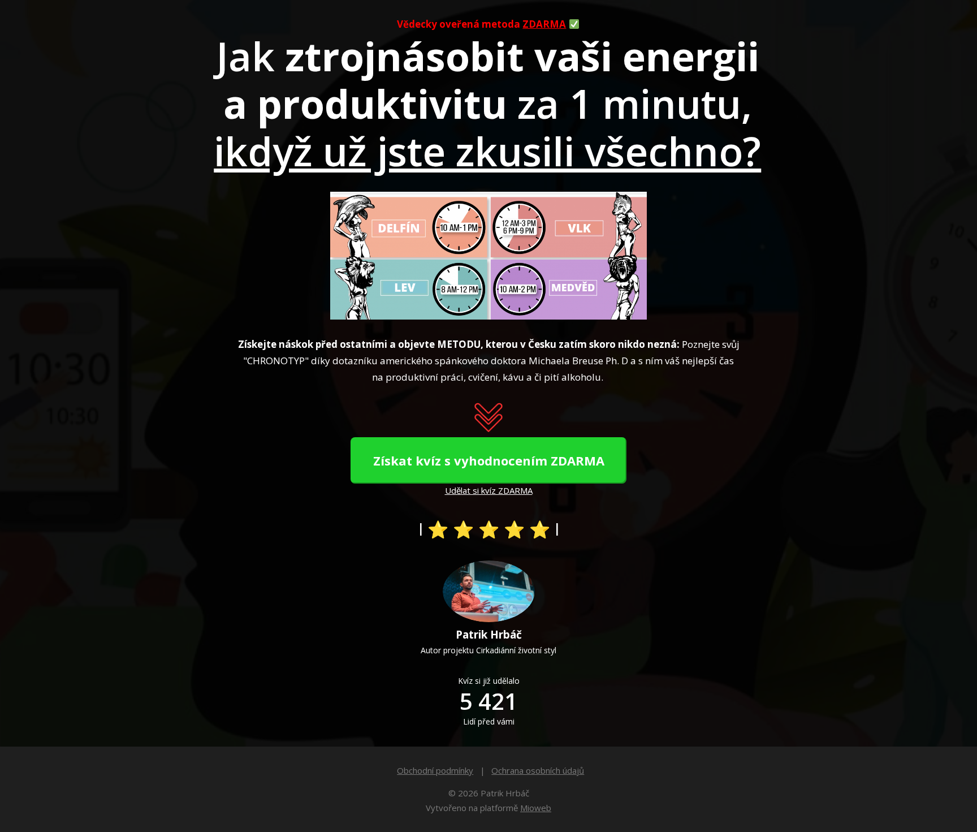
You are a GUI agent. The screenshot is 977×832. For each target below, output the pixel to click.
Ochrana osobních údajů (537, 770)
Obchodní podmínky (435, 770)
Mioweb (535, 807)
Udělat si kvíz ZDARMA (489, 490)
